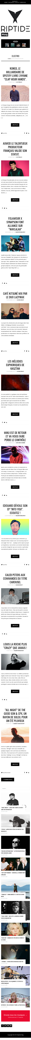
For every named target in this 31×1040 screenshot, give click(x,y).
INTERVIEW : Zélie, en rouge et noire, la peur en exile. (13, 1005)
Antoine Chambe (20, 442)
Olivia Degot (20, 300)
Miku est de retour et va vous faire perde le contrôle (15, 436)
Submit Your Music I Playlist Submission (15, 2)
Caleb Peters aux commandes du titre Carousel (15, 578)
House (8, 772)
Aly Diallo (19, 82)
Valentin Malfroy (20, 232)
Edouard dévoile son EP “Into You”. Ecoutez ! (15, 509)
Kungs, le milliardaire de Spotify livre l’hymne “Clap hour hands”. (15, 73)
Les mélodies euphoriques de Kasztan (15, 365)
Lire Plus (15, 125)
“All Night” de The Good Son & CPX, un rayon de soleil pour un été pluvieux (15, 715)
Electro (5, 133)
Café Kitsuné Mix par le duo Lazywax (15, 295)
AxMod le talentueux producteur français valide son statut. (15, 148)
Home (9, 58)
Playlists (14, 1)
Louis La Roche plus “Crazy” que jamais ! (15, 646)
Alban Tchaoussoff (18, 723)
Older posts (8, 779)
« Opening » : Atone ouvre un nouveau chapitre (12, 961)
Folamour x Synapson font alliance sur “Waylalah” (15, 223)
